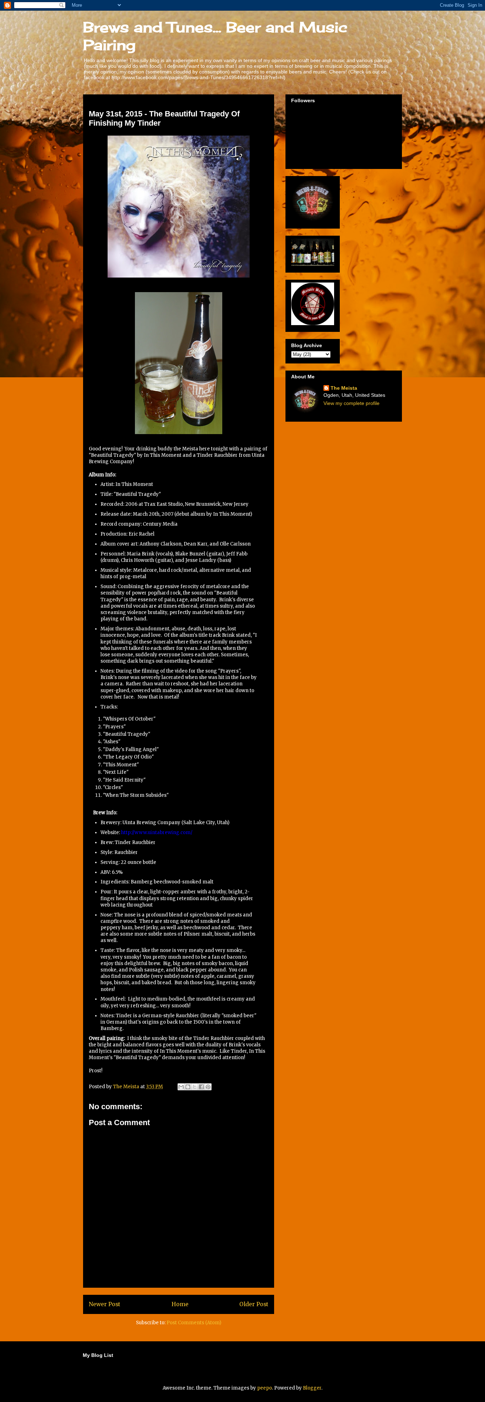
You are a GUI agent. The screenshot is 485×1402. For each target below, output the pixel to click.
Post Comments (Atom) (194, 1323)
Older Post (253, 1304)
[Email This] (181, 1086)
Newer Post (104, 1304)
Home (180, 1304)
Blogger (312, 1388)
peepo (264, 1388)
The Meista (344, 388)
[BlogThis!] (187, 1086)
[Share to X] (194, 1086)
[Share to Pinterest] (208, 1086)
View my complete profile (351, 403)
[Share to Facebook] (201, 1086)
